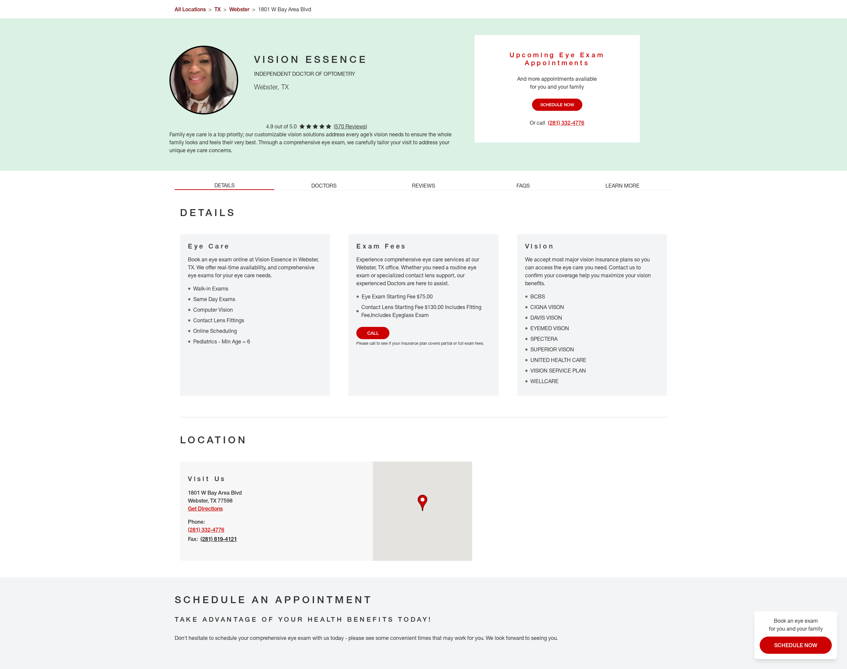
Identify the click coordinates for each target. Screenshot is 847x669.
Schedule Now (557, 104)
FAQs (523, 185)
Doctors (323, 185)
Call (373, 333)
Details (224, 185)
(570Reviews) (350, 126)
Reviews (423, 185)
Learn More (622, 185)
